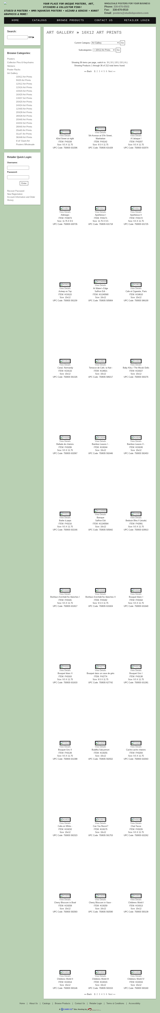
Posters (11, 59)
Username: (12, 162)
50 (112, 62)
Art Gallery (60, 32)
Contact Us (104, 20)
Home (15, 20)
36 (108, 62)
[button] (122, 43)
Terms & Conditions (115, 1003)
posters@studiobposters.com (130, 13)
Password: (12, 172)
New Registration (14, 194)
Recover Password (15, 191)
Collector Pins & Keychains (20, 62)
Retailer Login (137, 20)
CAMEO (67, 1009)
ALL (126, 62)
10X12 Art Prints (102, 32)
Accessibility (134, 1003)
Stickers (11, 66)
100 (116, 62)
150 (121, 62)
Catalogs (39, 20)
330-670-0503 (121, 6)
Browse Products (70, 20)
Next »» (111, 71)
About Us (33, 1003)
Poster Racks (13, 69)
